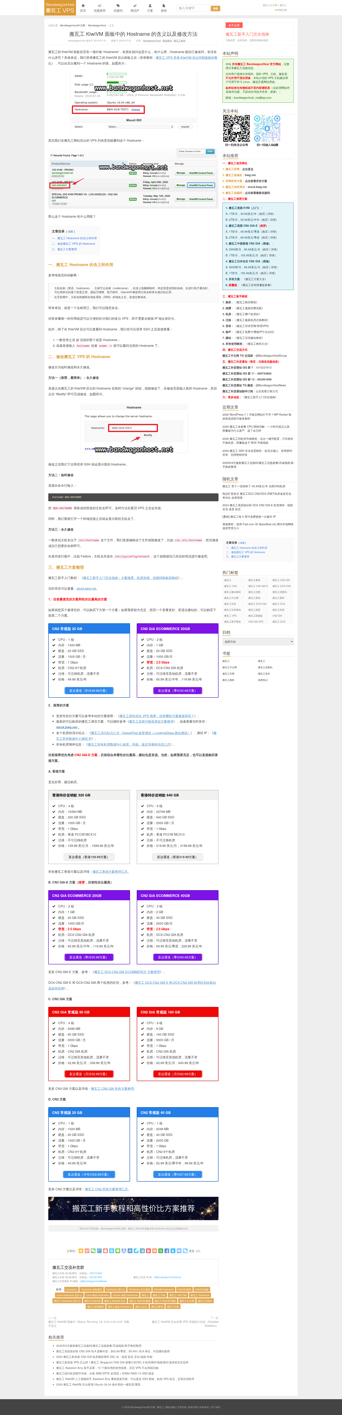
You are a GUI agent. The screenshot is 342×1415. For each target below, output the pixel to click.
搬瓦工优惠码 (280, 591)
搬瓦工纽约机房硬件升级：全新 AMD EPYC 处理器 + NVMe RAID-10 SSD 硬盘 (105, 1373)
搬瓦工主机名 (205, 1300)
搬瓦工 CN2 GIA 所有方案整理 (112, 1088)
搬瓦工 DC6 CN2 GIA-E (282, 586)
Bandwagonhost (97, 25)
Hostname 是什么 (115, 1289)
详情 (270, 214)
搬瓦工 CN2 (159, 1295)
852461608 (96, 1277)
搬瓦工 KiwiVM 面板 (165, 1300)
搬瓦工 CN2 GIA (178, 1295)
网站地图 (170, 1407)
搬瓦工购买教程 (246, 302)
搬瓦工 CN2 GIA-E (258, 586)
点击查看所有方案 (256, 181)
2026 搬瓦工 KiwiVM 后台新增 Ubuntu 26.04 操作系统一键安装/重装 (98, 1384)
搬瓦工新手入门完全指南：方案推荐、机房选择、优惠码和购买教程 (130, 577)
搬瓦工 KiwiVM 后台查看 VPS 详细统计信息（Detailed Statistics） (185, 1324)
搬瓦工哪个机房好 (248, 314)
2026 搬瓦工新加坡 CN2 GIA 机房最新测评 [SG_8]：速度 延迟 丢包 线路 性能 (104, 1357)
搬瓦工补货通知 (232, 609)
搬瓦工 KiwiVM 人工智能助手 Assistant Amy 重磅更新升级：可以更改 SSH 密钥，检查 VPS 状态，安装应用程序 (125, 1379)
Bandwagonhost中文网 (60, 7)
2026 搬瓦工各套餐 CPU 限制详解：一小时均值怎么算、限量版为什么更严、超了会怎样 (257, 428)
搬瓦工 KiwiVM (92, 1300)
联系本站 (204, 1407)
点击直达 (247, 169)
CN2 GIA (277, 615)
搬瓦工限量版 (255, 615)
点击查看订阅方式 (267, 391)
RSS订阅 (282, 9)
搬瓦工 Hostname (200, 1295)
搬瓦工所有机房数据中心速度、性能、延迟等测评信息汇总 (129, 744)
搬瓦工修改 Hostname (119, 1306)
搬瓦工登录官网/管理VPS (252, 326)
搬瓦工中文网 (270, 5)
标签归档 (193, 1407)
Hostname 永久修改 (139, 1289)
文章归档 (181, 1407)
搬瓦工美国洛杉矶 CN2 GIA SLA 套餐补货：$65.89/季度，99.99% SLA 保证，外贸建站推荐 (113, 1351)
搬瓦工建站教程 (232, 591)
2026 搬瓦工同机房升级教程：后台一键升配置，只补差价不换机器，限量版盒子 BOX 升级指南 (257, 440)
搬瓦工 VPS (230, 615)
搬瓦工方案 (173, 1306)
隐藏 (70, 231)
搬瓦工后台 (141, 1306)
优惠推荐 (100, 10)
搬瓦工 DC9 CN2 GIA (257, 604)
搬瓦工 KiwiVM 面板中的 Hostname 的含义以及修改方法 (133, 33)
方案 (150, 10)
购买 (262, 214)
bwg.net (250, 175)
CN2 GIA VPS (255, 621)
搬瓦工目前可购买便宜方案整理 (151, 721)
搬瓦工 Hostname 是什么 (67, 1300)
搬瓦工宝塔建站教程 (249, 338)
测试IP (134, 10)
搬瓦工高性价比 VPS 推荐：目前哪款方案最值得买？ (157, 716)
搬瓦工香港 (254, 597)
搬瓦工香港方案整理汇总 (110, 871)
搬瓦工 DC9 (279, 621)
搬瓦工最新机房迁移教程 (252, 320)
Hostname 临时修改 (91, 1289)
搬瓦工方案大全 (255, 279)
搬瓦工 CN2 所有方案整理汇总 (106, 1189)
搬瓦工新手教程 (232, 621)
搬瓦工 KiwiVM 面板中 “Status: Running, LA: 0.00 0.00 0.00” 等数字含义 (88, 1324)
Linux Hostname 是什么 (69, 1295)
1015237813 (264, 367)
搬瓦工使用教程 (95, 1306)
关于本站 (215, 1407)
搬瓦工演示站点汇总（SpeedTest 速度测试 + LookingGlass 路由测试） (141, 733)
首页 (83, 10)
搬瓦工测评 (278, 597)
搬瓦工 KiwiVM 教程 (140, 1300)
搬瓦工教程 (180, 40)
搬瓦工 (283, 5)
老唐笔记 (263, 679)
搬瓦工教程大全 (257, 344)
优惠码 (118, 10)
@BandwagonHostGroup (167, 1277)
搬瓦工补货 (230, 603)
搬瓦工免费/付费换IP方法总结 (255, 332)
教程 (164, 10)
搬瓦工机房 (278, 609)
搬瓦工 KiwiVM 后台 (114, 1300)
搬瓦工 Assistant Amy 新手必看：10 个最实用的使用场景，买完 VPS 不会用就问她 (107, 1368)
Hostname (71, 1289)
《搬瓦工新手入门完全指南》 (260, 397)
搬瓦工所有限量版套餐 (256, 285)
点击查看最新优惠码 (257, 193)
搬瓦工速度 (254, 609)
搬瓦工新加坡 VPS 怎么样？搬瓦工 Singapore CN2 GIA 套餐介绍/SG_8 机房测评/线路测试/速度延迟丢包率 (122, 1362)
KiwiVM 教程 (184, 1289)
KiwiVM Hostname (164, 1289)
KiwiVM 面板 (202, 1289)
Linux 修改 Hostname (97, 1295)
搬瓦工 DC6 (279, 603)
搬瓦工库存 (264, 673)
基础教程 (167, 40)
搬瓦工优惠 (254, 591)
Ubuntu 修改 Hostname (125, 1295)
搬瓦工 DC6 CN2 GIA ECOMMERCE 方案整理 (127, 972)
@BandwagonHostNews (93, 1281)
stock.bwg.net (86, 588)
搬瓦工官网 (228, 673)
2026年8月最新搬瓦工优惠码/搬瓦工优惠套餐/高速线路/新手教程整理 (98, 1346)
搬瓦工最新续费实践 (249, 308)
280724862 (96, 1273)
